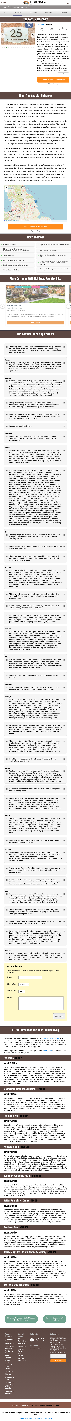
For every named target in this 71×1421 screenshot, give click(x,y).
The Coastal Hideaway (19, 7)
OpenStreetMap (15, 221)
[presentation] (2, 35)
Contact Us (22, 1346)
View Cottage (35, 323)
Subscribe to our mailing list (57, 1352)
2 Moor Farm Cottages (9, 1392)
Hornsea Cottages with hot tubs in (55, 1319)
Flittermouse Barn (14, 306)
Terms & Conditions (22, 1359)
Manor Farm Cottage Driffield (9, 1387)
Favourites (22, 1341)
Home (3, 3)
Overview (17, 13)
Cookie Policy (20, 1355)
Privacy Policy (21, 1350)
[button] (2, 47)
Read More (63, 74)
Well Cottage (9, 1344)
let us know (47, 1051)
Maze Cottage (8, 1356)
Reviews (48, 13)
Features (33, 13)
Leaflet (7, 221)
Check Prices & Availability (53, 79)
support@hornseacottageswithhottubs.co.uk (36, 1418)
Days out (63, 13)
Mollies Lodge (7, 1361)
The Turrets (9, 1382)
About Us (21, 1344)
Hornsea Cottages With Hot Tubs (45, 1405)
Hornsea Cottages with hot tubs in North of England (21, 1319)
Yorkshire (40, 24)
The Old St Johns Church (8, 1366)
